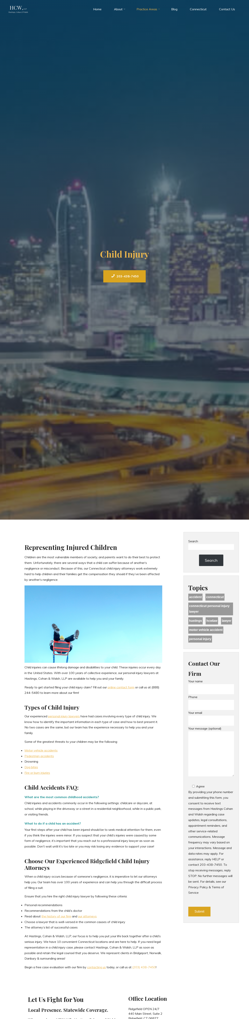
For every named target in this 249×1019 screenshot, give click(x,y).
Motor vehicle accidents (41, 750)
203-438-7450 (128, 276)
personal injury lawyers (64, 716)
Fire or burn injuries (37, 773)
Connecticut (215, 597)
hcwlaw (211, 620)
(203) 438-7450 (144, 967)
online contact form (121, 687)
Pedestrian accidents (39, 756)
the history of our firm (56, 916)
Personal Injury (200, 639)
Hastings (195, 620)
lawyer (226, 620)
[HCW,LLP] (18, 9)
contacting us (96, 967)
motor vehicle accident (206, 629)
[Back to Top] (234, 1004)
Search (193, 541)
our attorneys (87, 916)
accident (195, 597)
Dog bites (31, 767)
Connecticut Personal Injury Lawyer (209, 608)
